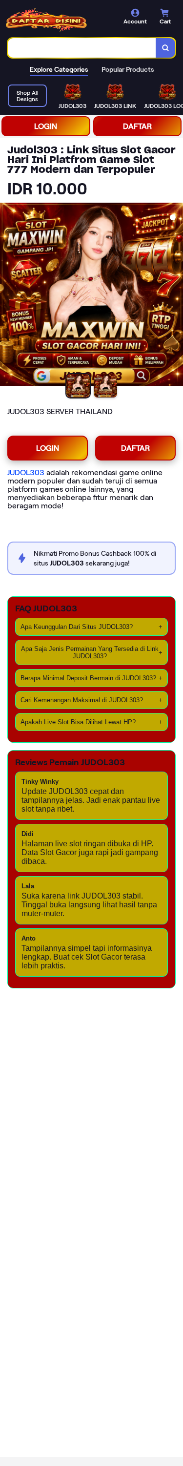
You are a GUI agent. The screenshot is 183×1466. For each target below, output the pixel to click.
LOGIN (45, 126)
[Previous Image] (8, 296)
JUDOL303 (25, 472)
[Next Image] (175, 296)
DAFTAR (137, 126)
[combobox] (82, 48)
